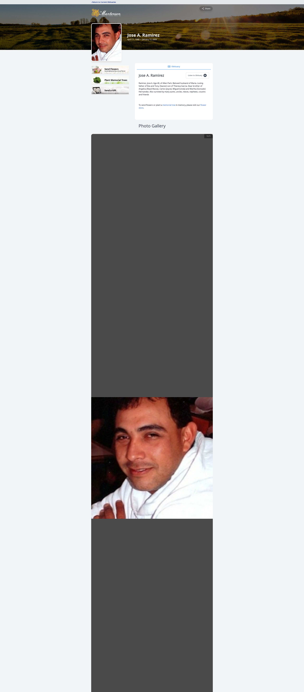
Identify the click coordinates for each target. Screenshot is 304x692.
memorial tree (169, 105)
